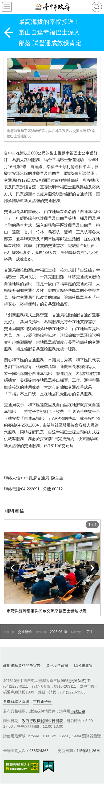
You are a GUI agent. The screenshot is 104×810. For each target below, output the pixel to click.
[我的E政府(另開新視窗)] (48, 767)
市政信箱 (77, 711)
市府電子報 (42, 701)
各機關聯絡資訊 (16, 701)
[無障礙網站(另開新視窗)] (21, 766)
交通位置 (77, 681)
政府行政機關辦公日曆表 (42, 721)
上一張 (12, 568)
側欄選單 (7, 7)
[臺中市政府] (52, 7)
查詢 (97, 7)
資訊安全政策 (57, 665)
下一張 (92, 568)
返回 (8, 32)
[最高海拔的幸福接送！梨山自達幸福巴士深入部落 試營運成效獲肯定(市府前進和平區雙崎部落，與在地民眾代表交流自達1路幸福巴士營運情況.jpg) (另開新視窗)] (52, 92)
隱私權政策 (83, 665)
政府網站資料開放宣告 (22, 665)
